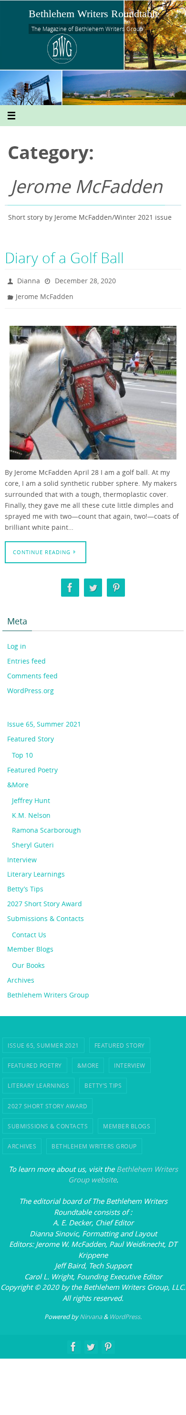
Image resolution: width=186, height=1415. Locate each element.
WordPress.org (30, 685)
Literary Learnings (36, 869)
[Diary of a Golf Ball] (93, 388)
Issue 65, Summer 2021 (44, 719)
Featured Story (30, 734)
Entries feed (26, 656)
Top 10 (22, 750)
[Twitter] (93, 583)
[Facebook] (70, 583)
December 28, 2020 (85, 279)
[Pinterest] (116, 583)
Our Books (28, 960)
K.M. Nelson (31, 810)
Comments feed (32, 671)
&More (18, 779)
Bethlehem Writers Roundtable (94, 14)
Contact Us (29, 929)
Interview (22, 854)
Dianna (28, 279)
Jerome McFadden (44, 293)
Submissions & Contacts (45, 914)
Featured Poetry (32, 765)
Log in (16, 641)
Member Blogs (30, 944)
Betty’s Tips (25, 884)
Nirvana (91, 1312)
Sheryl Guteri (33, 840)
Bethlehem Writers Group (48, 990)
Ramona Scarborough (46, 825)
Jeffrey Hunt (31, 796)
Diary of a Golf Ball (64, 258)
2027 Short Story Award (44, 899)
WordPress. (125, 1312)
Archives (20, 975)
